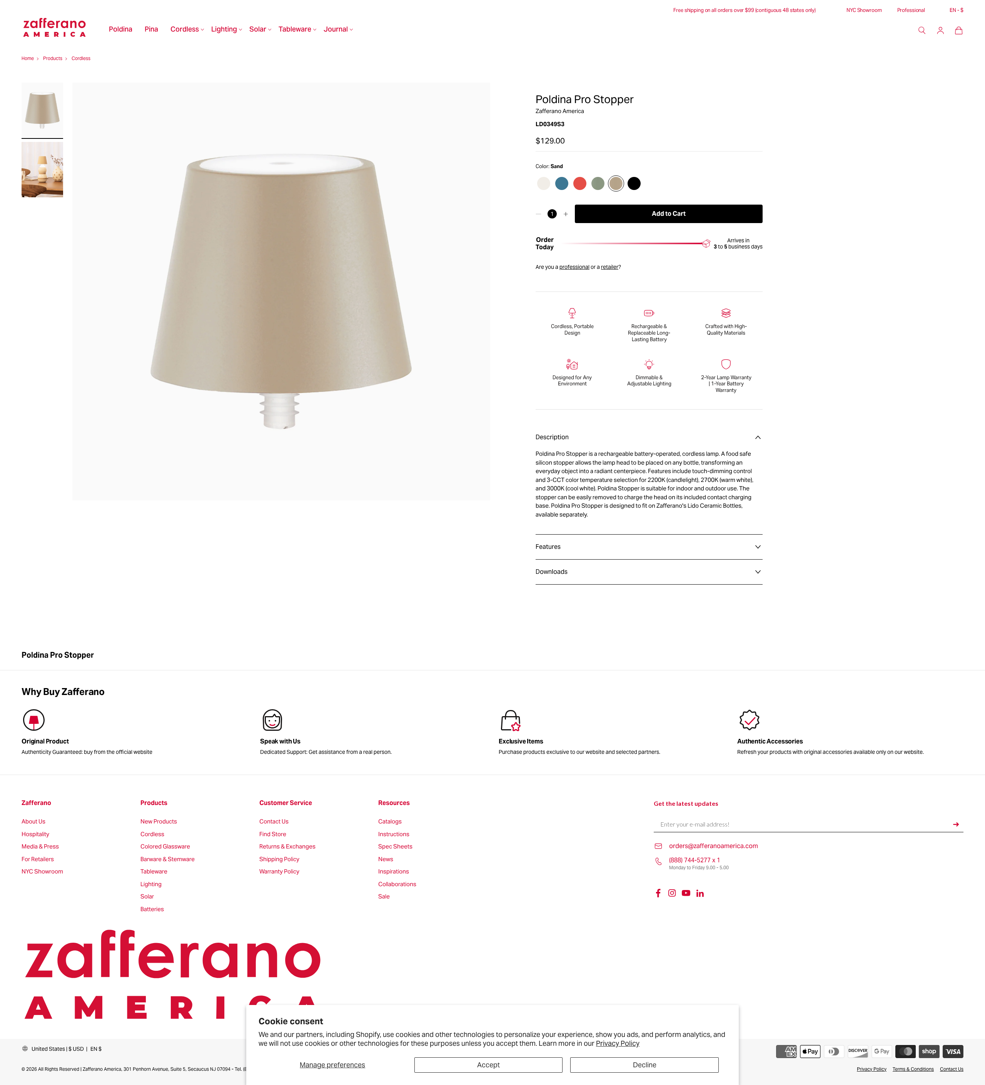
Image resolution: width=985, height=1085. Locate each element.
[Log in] (940, 30)
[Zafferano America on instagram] (672, 893)
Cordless (184, 30)
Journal (336, 30)
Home (28, 58)
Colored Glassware (165, 846)
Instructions (393, 834)
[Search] (922, 30)
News (385, 859)
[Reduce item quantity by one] (538, 213)
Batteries (152, 909)
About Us (33, 821)
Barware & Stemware (167, 859)
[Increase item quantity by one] (566, 213)
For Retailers (38, 859)
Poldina (120, 30)
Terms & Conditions (913, 1069)
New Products (158, 821)
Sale (384, 896)
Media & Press (40, 846)
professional (574, 266)
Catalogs (390, 821)
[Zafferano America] (62, 30)
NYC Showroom (863, 10)
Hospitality (35, 834)
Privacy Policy (617, 1043)
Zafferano (36, 803)
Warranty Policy (279, 871)
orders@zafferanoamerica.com (713, 846)
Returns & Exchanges (287, 846)
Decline (644, 1064)
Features (548, 547)
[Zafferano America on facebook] (658, 893)
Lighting (224, 30)
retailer (609, 266)
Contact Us (274, 821)
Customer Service (285, 803)
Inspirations (393, 871)
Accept (488, 1064)
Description (552, 437)
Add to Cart (669, 214)
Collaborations (397, 884)
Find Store (272, 834)
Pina (151, 30)
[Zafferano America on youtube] (686, 893)
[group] (373, 733)
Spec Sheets (395, 846)
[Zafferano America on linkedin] (700, 893)
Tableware (295, 30)
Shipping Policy (279, 859)
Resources (394, 803)
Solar (257, 30)
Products (52, 58)
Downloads (552, 572)
